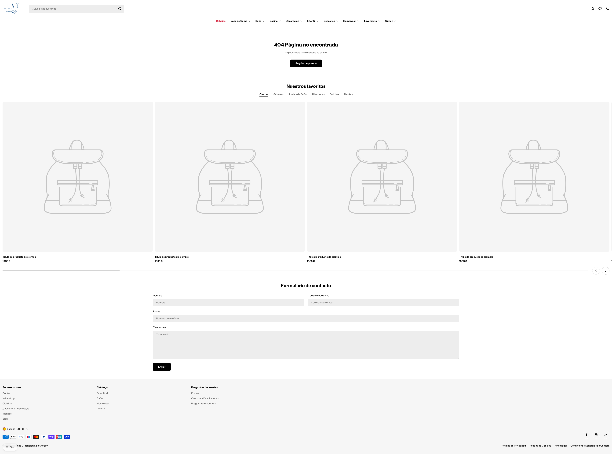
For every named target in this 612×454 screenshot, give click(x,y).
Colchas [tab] (334, 94)
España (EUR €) (16, 428)
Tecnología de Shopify (35, 445)
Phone (156, 311)
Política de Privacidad (514, 445)
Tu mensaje (159, 327)
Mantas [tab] (348, 94)
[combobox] (76, 9)
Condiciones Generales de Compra (590, 445)
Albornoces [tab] (318, 94)
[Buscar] (120, 9)
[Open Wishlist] (600, 9)
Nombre (157, 295)
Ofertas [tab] (263, 94)
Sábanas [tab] (278, 94)
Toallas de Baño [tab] (297, 94)
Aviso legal (561, 445)
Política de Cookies (540, 445)
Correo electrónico (319, 295)
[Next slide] (605, 271)
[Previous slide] (596, 271)
